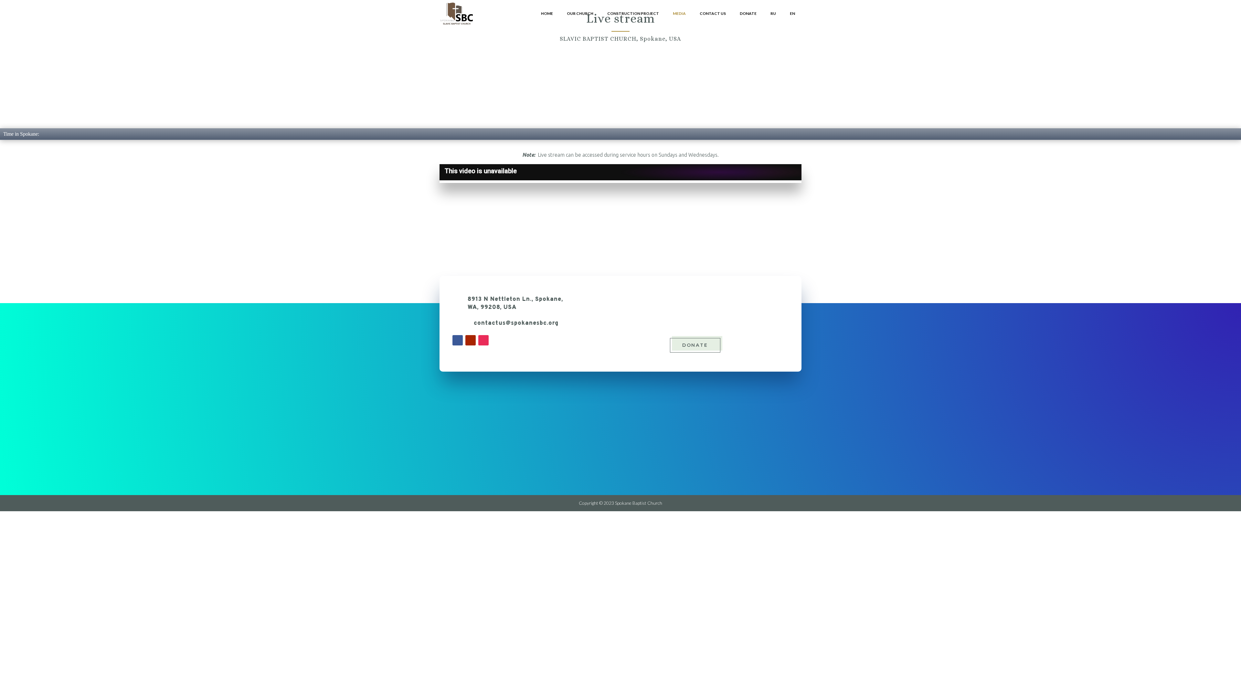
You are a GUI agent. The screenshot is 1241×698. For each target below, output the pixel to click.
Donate (748, 13)
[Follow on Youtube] (470, 340)
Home (547, 13)
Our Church (580, 13)
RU (773, 13)
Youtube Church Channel (496, 216)
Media (679, 13)
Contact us (713, 13)
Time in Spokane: (21, 134)
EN (792, 13)
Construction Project (633, 13)
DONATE (695, 345)
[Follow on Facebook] (457, 340)
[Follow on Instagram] (483, 340)
